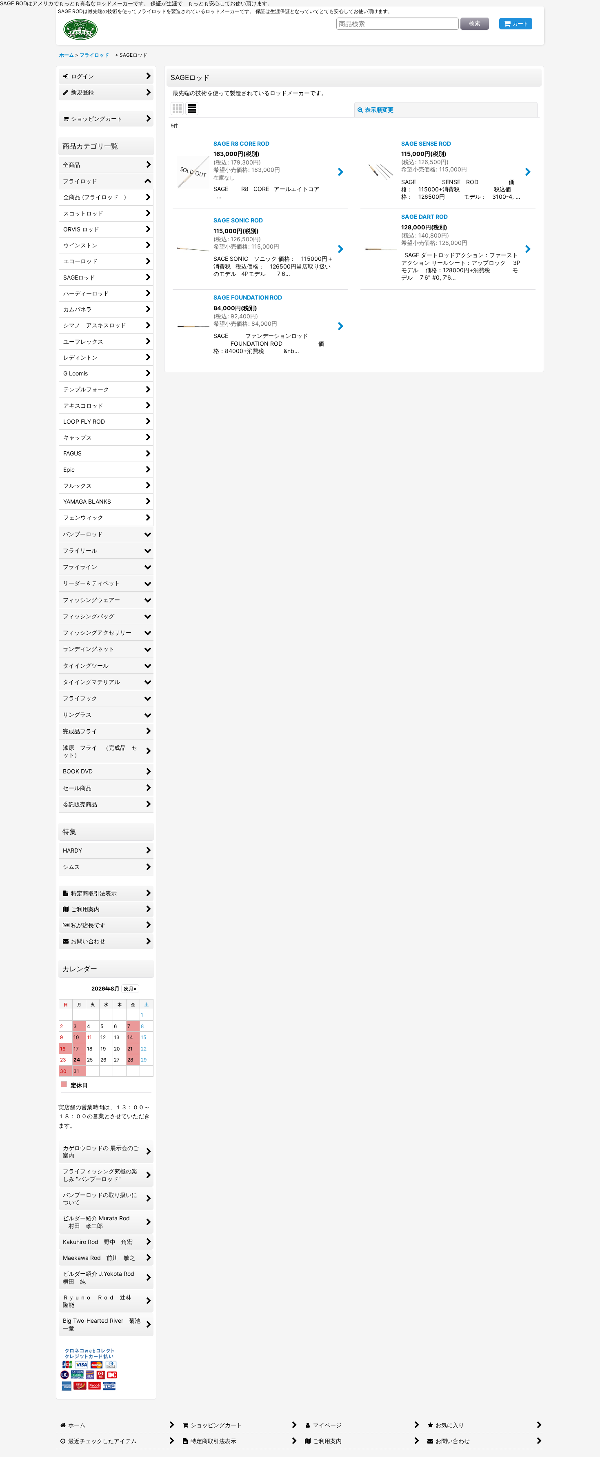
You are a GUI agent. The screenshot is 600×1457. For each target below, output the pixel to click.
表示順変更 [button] (379, 109)
